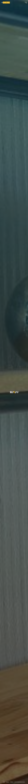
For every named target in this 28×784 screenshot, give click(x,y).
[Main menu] (25, 2)
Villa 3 (11, 782)
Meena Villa (5, 2)
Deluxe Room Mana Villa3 (19, 782)
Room (8, 782)
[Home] (4, 782)
